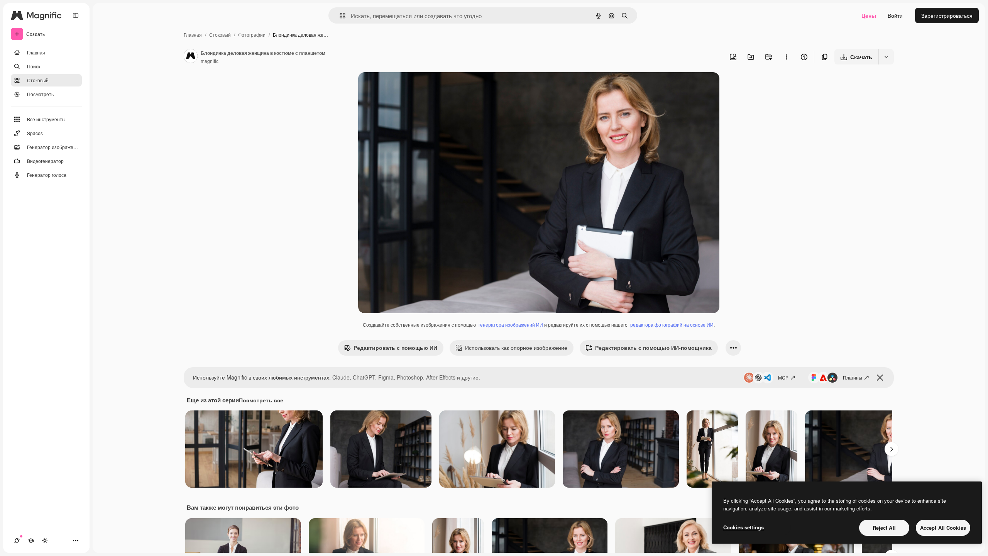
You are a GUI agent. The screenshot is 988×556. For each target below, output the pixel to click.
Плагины (852, 377)
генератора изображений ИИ (511, 324)
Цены (868, 15)
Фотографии (252, 34)
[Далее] (891, 449)
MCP (783, 377)
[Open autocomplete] (339, 16)
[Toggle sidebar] (75, 15)
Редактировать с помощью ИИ (395, 347)
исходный (410, 87)
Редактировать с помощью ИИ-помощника (653, 347)
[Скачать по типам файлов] (886, 56)
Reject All (884, 527)
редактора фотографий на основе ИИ (672, 324)
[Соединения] (17, 540)
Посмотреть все (261, 400)
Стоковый (220, 34)
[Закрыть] (880, 377)
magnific (209, 61)
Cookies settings (743, 527)
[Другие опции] (786, 56)
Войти (895, 15)
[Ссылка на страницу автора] (191, 56)
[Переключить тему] (45, 540)
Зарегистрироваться (947, 15)
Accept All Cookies (943, 527)
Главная (193, 34)
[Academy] (31, 540)
